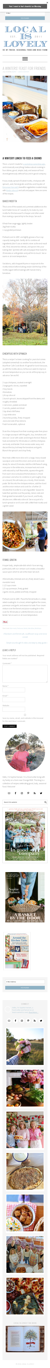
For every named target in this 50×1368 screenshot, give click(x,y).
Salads (25, 628)
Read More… (34, 1012)
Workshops (38, 628)
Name (6, 686)
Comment (7, 663)
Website (6, 705)
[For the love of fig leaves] (25, 1313)
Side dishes (31, 628)
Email (5, 696)
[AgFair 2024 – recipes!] (25, 1230)
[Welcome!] (25, 1064)
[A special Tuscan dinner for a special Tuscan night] (25, 1106)
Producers (20, 628)
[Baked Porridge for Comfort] (25, 1189)
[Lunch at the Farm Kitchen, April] (25, 1272)
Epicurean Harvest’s (11, 187)
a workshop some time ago (34, 164)
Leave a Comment (23, 72)
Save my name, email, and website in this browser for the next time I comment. (23, 719)
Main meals (13, 628)
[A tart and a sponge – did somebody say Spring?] (25, 1147)
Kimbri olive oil (12, 190)
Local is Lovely (25, 37)
